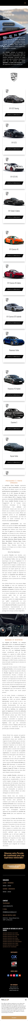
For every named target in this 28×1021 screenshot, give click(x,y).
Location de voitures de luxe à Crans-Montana (12, 941)
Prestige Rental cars (14, 988)
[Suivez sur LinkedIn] (17, 975)
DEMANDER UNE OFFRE (11, 29)
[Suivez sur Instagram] (14, 975)
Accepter (14, 1017)
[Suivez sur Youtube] (20, 975)
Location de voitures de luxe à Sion (10, 936)
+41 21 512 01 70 (8, 906)
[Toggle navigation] (25, 3)
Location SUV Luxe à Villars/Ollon (9, 947)
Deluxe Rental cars (14, 990)
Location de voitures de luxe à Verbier (10, 945)
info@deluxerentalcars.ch (9, 912)
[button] (26, 1000)
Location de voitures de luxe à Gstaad (10, 938)
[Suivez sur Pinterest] (11, 975)
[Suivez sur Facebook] (8, 975)
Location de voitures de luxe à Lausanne (11, 934)
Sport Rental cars (14, 987)
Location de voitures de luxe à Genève (10, 933)
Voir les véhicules (8, 24)
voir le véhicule (13, 114)
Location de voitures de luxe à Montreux (11, 940)
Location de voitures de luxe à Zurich (10, 943)
